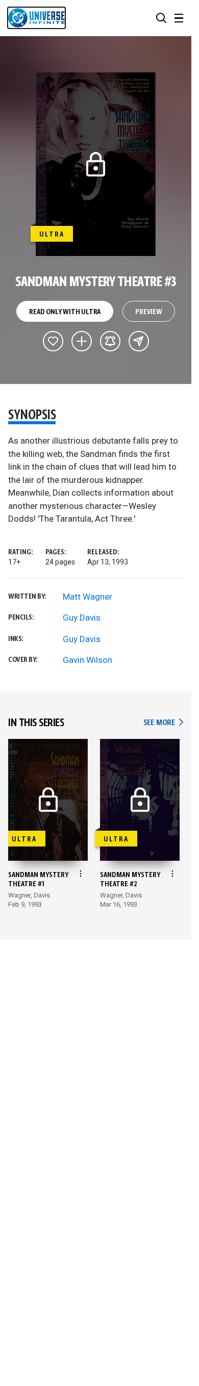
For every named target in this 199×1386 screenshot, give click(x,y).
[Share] (139, 341)
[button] (161, 18)
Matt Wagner (87, 597)
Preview (148, 312)
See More (163, 722)
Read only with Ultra (65, 312)
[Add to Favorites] (53, 341)
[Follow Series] (110, 341)
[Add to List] (81, 341)
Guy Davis (82, 617)
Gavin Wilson (87, 660)
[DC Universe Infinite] (36, 18)
